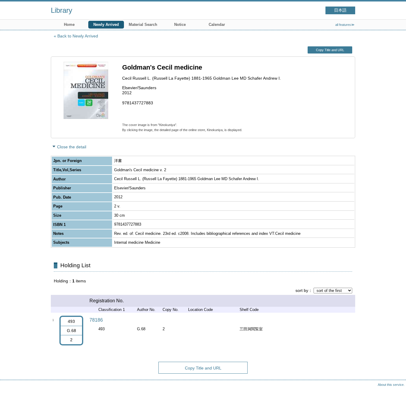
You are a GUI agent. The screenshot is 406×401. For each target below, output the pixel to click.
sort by (301, 290)
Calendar (217, 24)
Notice (180, 24)
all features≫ (345, 24)
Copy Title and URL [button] (330, 50)
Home (69, 24)
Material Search (143, 24)
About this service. (391, 384)
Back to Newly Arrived (77, 36)
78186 (96, 320)
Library (61, 10)
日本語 (340, 10)
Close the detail (71, 146)
